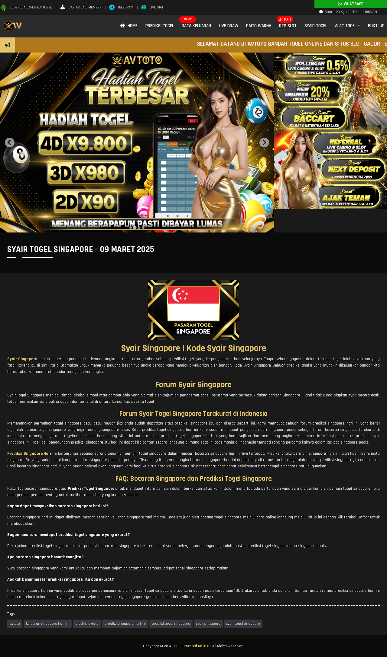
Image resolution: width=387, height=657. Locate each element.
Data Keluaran (196, 26)
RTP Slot (288, 26)
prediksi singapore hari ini (125, 623)
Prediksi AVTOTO (197, 646)
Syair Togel (315, 26)
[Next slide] (264, 142)
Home (131, 26)
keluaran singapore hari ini (47, 623)
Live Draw (228, 26)
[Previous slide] (10, 142)
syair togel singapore (243, 623)
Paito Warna (258, 26)
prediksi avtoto (87, 623)
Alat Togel (345, 26)
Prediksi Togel (159, 26)
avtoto (15, 623)
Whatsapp (352, 4)
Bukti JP (376, 26)
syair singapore (208, 623)
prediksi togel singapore (171, 623)
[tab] (130, 227)
